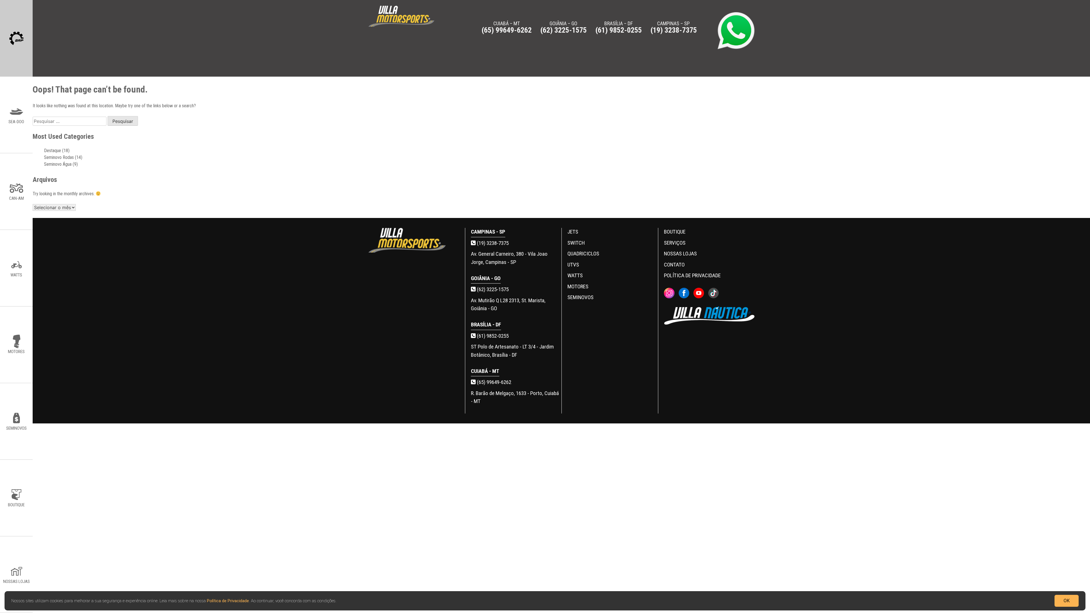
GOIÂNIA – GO (563, 27)
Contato (674, 264)
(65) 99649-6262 (493, 382)
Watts (575, 275)
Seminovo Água (58, 164)
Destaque (52, 150)
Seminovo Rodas (59, 157)
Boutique (675, 231)
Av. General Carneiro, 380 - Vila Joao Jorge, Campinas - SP (509, 258)
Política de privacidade (692, 275)
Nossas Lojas (680, 253)
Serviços (675, 243)
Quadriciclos (583, 253)
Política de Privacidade (228, 600)
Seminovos (580, 297)
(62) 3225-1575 (492, 289)
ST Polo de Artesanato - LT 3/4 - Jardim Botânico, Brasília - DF (512, 350)
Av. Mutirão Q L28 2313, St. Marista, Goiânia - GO (508, 304)
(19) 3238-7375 (492, 243)
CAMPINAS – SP (673, 27)
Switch (576, 243)
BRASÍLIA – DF (618, 27)
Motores (577, 286)
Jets (572, 231)
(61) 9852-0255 (492, 336)
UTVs (573, 264)
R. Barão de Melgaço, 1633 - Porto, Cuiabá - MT (515, 397)
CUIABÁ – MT (506, 27)
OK (1067, 600)
